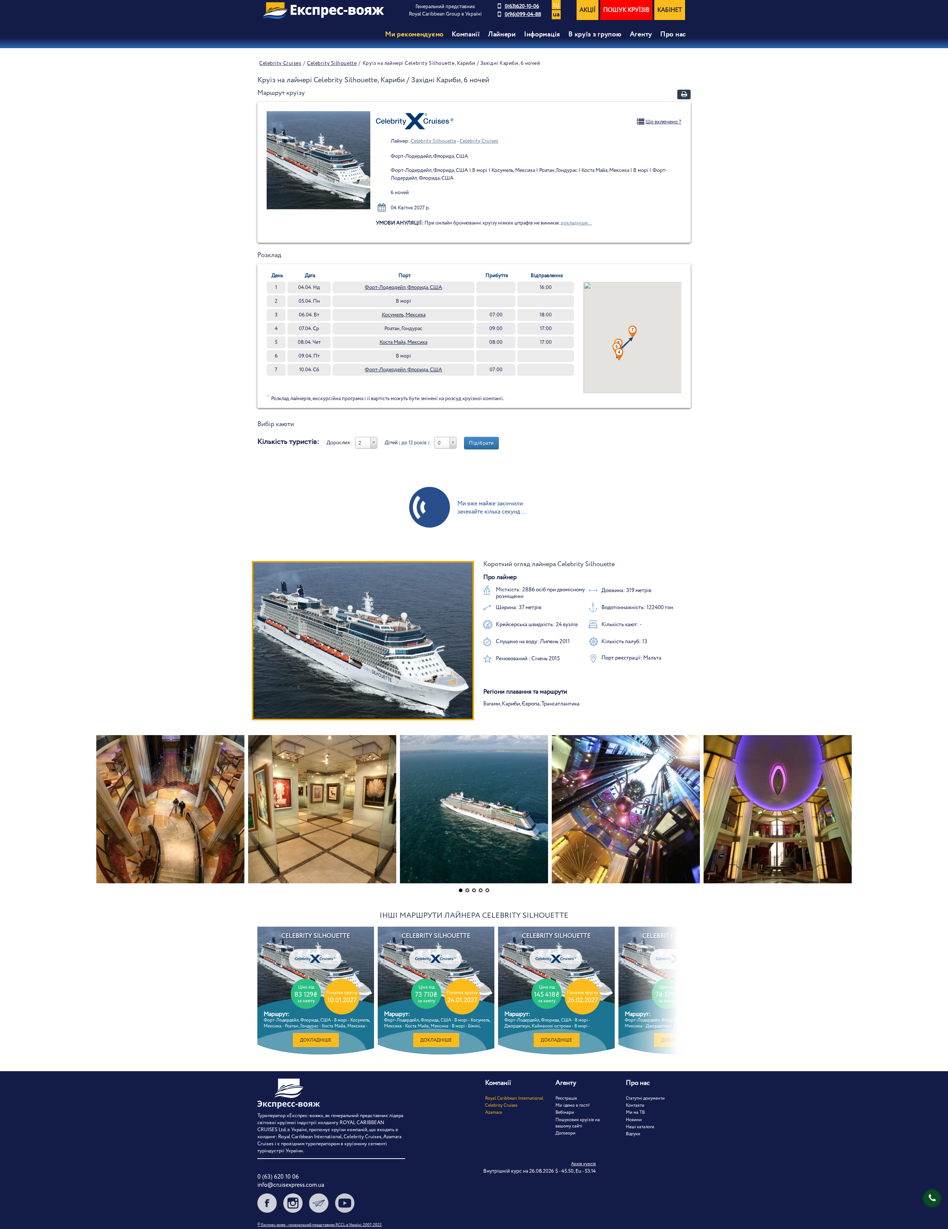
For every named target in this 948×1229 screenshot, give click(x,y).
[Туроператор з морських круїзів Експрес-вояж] (323, 10)
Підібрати (481, 443)
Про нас (673, 34)
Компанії (466, 34)
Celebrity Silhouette (332, 63)
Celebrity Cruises (280, 63)
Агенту (641, 34)
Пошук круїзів (626, 10)
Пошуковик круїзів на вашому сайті (577, 1123)
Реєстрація (566, 1098)
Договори (565, 1133)
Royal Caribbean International (514, 1098)
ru (556, 4)
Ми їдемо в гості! (572, 1105)
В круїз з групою (595, 34)
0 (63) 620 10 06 (278, 1177)
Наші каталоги (640, 1127)
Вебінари (564, 1112)
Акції (587, 10)
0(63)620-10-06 (522, 6)
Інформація (542, 34)
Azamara (493, 1112)
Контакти (635, 1105)
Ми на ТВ (635, 1112)
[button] (619, 354)
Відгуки (633, 1134)
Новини (634, 1120)
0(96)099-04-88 (523, 14)
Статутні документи (645, 1098)
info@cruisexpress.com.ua (290, 1185)
